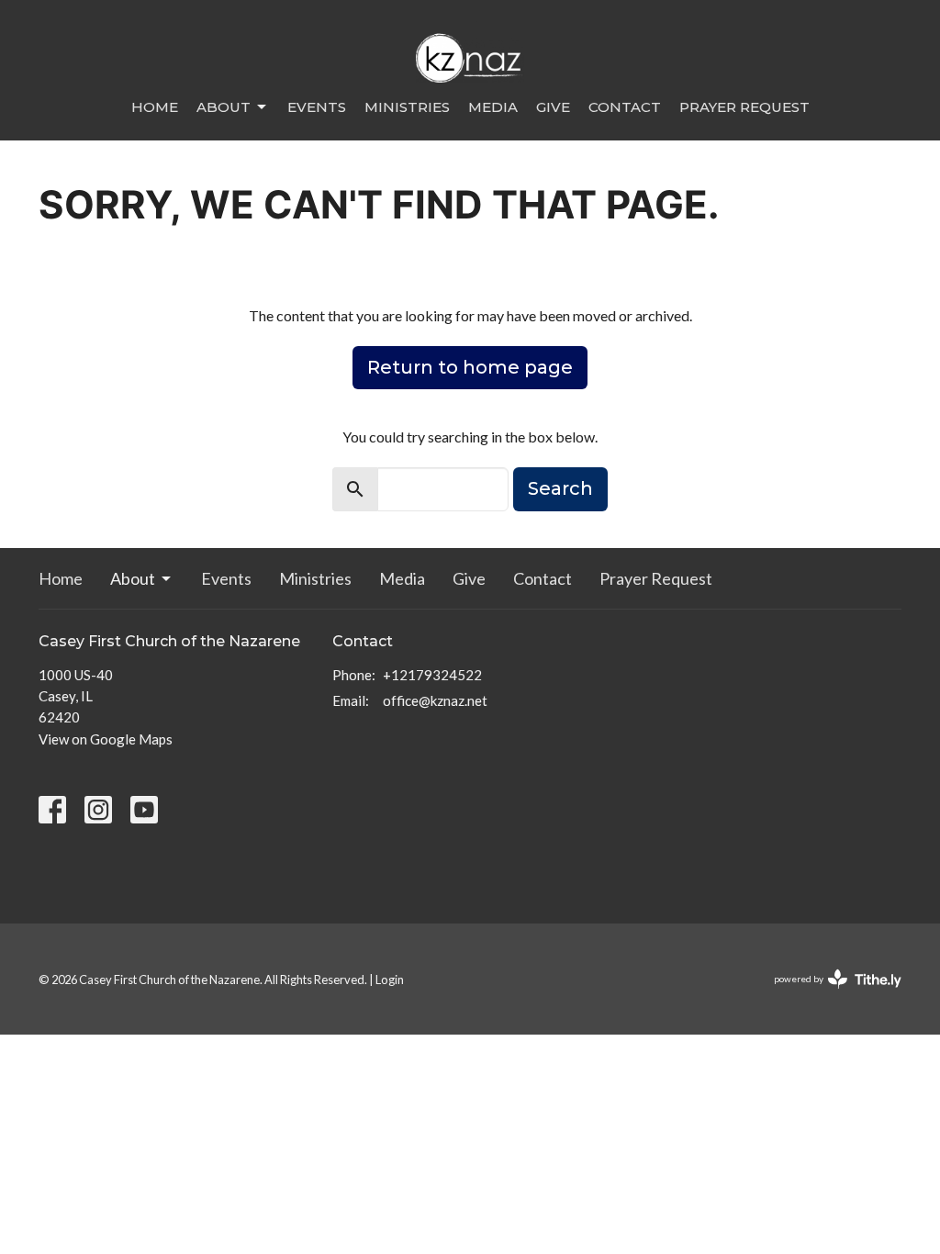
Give (553, 107)
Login (389, 979)
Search (560, 488)
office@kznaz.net (435, 700)
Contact (624, 107)
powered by (828, 994)
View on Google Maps (106, 739)
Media (493, 107)
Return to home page (470, 367)
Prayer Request (744, 107)
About (223, 107)
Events (316, 107)
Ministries (407, 107)
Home (154, 107)
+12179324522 (432, 674)
